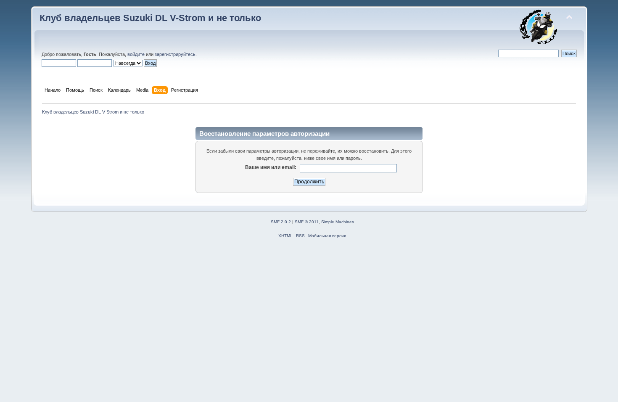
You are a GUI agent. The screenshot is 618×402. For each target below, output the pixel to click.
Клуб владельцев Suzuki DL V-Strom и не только (150, 18)
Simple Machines (337, 222)
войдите (136, 54)
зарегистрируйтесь (175, 54)
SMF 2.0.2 (281, 222)
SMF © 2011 (307, 222)
